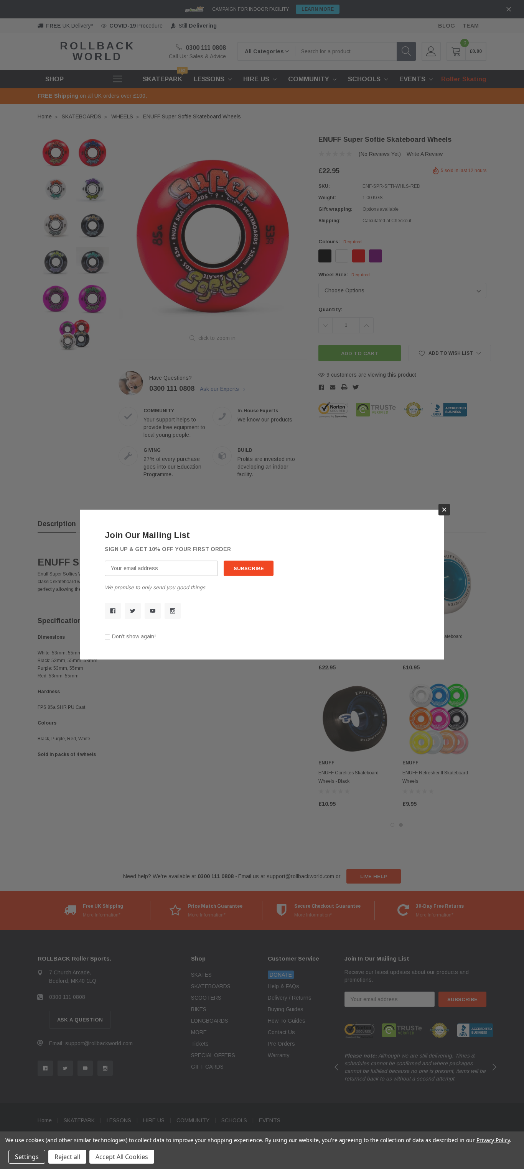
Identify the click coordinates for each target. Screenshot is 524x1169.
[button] (444, 509)
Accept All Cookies (122, 1157)
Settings (27, 1157)
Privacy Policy (493, 1140)
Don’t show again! (134, 636)
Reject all (67, 1157)
